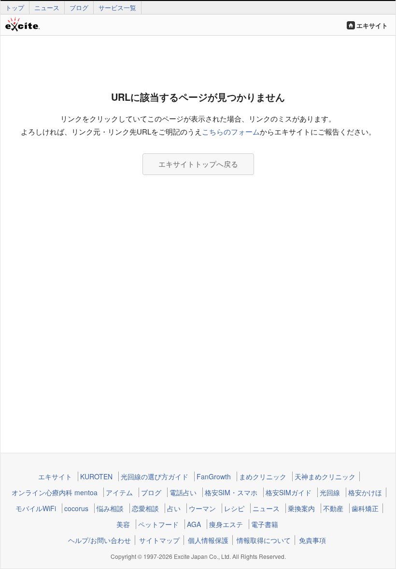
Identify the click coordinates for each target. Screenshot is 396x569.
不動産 (333, 508)
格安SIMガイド (288, 492)
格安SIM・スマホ (231, 492)
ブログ (79, 7)
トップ (14, 7)
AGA (194, 524)
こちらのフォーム (231, 131)
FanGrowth (214, 476)
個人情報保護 (208, 540)
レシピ (234, 508)
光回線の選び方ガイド (154, 476)
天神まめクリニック (325, 476)
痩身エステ (226, 524)
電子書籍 (264, 524)
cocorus (76, 508)
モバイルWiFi (35, 508)
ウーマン (202, 508)
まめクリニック (262, 476)
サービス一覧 (117, 7)
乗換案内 (301, 508)
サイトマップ (159, 540)
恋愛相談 (145, 508)
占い (174, 508)
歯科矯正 (365, 508)
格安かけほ (365, 492)
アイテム (119, 492)
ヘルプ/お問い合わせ (99, 540)
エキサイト (372, 25)
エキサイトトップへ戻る (198, 164)
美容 (123, 524)
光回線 (330, 492)
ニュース (46, 7)
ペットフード (158, 524)
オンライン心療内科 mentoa (55, 492)
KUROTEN (96, 476)
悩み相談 (110, 508)
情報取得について (264, 540)
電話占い (183, 492)
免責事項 (312, 540)
